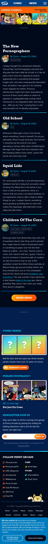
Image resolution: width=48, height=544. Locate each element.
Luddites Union (17, 232)
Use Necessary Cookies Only (12, 538)
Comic (15, 510)
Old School (12, 118)
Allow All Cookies (35, 538)
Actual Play (15, 60)
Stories (8, 515)
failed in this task (23, 280)
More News (24, 298)
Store (25, 515)
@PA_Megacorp (12, 470)
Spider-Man (26, 228)
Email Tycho (33, 479)
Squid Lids (12, 166)
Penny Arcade (11, 483)
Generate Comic (18, 367)
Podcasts (39, 510)
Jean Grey (15, 228)
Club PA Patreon (12, 487)
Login (40, 515)
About (32, 515)
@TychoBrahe (33, 475)
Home (7, 510)
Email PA (9, 496)
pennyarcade (11, 475)
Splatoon (14, 174)
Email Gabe (32, 466)
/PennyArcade (11, 462)
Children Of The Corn (22, 220)
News (23, 510)
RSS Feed (10, 491)
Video (30, 510)
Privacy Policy (23, 445)
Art (12, 127)
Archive (17, 515)
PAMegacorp (11, 479)
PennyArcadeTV (12, 466)
